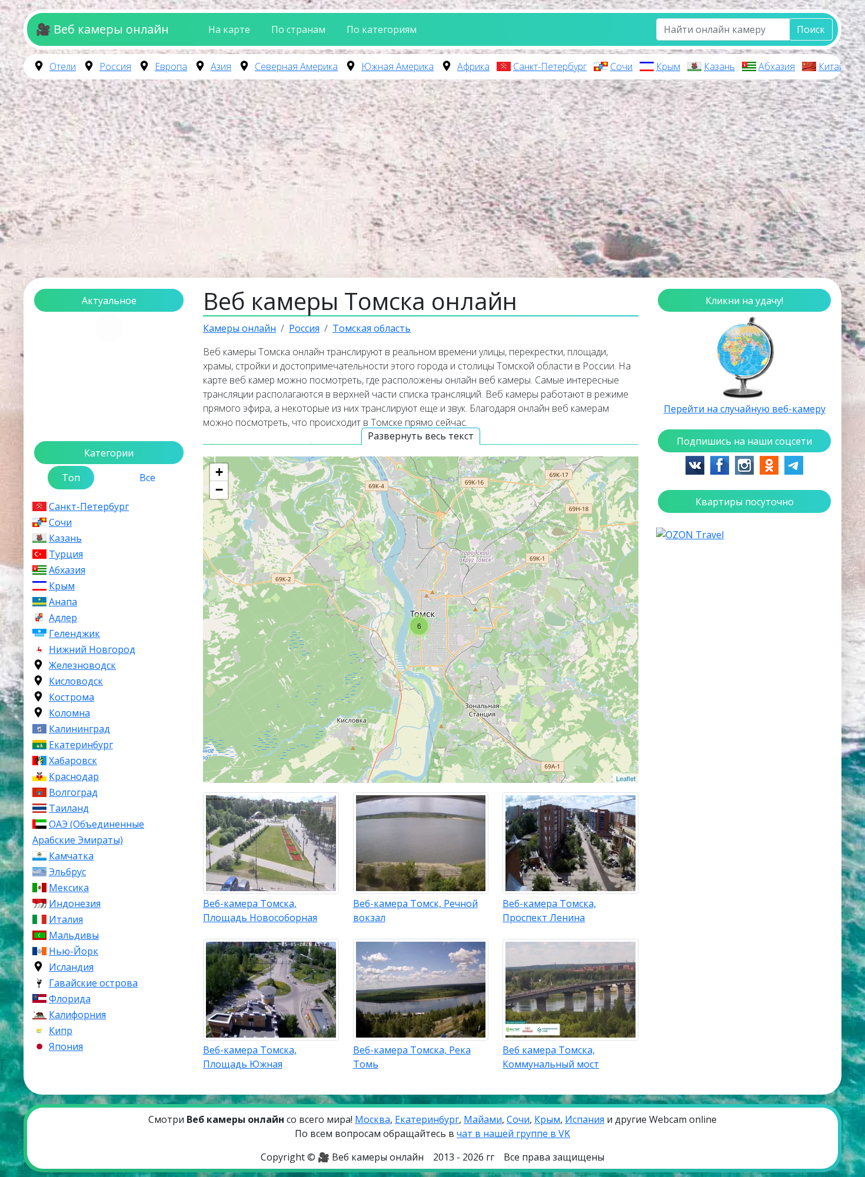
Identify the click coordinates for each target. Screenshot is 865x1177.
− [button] (219, 489)
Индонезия (75, 903)
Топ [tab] (71, 477)
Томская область (371, 328)
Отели (62, 66)
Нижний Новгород (92, 649)
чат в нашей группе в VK (513, 1133)
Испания (584, 1119)
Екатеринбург (81, 744)
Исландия (71, 967)
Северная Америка (296, 66)
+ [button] (219, 472)
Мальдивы (74, 935)
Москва (372, 1119)
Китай (831, 66)
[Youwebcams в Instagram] (744, 464)
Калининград (79, 728)
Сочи (621, 66)
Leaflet (626, 778)
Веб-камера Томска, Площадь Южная (250, 1057)
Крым (668, 66)
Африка (473, 66)
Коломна (69, 712)
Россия (115, 66)
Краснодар (74, 776)
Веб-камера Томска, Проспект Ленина (549, 910)
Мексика (69, 887)
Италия (66, 919)
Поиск (811, 29)
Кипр (60, 1030)
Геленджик (74, 633)
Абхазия (776, 66)
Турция (66, 554)
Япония (66, 1046)
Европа (171, 66)
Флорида (70, 998)
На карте (229, 29)
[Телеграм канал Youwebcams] (793, 464)
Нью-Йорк (73, 951)
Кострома (71, 697)
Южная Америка (397, 66)
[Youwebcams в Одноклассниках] (769, 464)
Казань (719, 66)
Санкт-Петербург (550, 66)
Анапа (63, 601)
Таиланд (69, 808)
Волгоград (73, 792)
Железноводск (82, 665)
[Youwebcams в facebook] (719, 464)
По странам (298, 29)
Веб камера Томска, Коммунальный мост (551, 1057)
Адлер (63, 617)
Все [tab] (147, 477)
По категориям (382, 29)
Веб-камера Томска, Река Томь (412, 1057)
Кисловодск (76, 681)
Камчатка (71, 855)
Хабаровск (73, 760)
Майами (483, 1119)
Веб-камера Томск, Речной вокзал (415, 910)
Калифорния (77, 1014)
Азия (221, 66)
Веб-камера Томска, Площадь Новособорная (260, 910)
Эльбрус (67, 871)
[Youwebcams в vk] (695, 464)
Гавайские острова (93, 982)
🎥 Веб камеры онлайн (102, 29)
